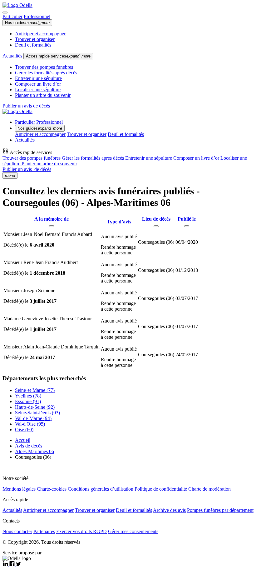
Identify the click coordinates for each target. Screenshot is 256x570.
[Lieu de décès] (156, 226)
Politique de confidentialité (161, 489)
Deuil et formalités (33, 45)
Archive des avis (169, 510)
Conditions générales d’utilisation (100, 489)
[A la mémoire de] (51, 226)
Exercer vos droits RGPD (81, 531)
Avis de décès (28, 445)
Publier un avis (26, 169)
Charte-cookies (51, 489)
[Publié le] (186, 226)
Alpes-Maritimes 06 (34, 451)
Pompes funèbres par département (220, 510)
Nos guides (27, 22)
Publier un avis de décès (26, 105)
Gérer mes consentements (133, 531)
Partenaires (44, 531)
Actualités (12, 55)
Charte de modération (209, 489)
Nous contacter (17, 531)
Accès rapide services (58, 56)
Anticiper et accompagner (40, 33)
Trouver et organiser (35, 39)
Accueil (22, 440)
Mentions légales (19, 489)
